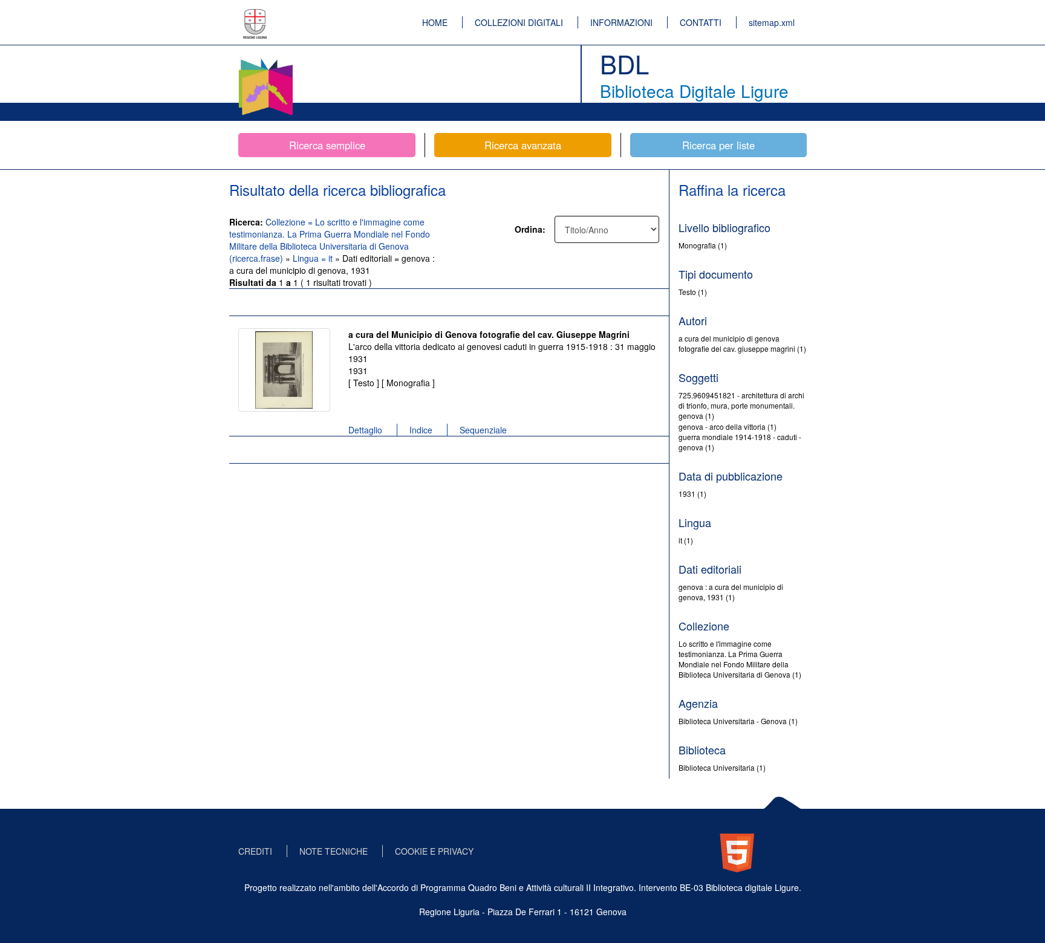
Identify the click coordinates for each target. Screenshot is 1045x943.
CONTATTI (700, 22)
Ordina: (530, 229)
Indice (420, 430)
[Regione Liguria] (255, 15)
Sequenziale (483, 430)
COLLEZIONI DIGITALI (519, 22)
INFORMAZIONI (621, 22)
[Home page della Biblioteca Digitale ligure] (265, 60)
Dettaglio (365, 430)
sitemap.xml (772, 22)
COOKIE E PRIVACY (434, 851)
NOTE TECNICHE (333, 851)
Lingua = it (314, 258)
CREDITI (255, 851)
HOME (435, 22)
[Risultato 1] (284, 370)
